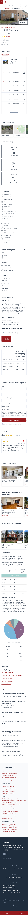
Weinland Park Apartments (8, 786)
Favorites (11, 6)
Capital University (6, 684)
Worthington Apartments (7, 779)
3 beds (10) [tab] (5, 54)
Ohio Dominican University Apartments (11, 804)
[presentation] (25, 477)
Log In (26, 5)
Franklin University (6, 678)
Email (21, 913)
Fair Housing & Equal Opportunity (11, 893)
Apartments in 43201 (6, 818)
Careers (5, 6)
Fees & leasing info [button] (8, 250)
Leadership (17, 869)
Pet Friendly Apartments (9, 885)
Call (7, 913)
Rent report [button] (5, 552)
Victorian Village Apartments (8, 788)
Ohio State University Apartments (9, 799)
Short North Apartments (7, 789)
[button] (14, 14)
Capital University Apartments (9, 806)
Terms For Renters (15, 900)
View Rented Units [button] (14, 112)
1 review (7, 36)
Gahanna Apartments (6, 780)
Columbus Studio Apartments (8, 824)
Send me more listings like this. (12, 424)
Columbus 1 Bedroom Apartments (10, 826)
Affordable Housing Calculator (10, 890)
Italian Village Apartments (7, 793)
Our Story (5, 869)
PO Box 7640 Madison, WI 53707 (7, 857)
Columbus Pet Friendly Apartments (10, 817)
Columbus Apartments (7, 775)
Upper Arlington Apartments (8, 777)
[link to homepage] (14, 842)
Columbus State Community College (11, 675)
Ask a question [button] (6, 339)
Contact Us (8, 877)
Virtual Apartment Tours (9, 887)
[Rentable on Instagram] (6, 854)
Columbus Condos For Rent (8, 815)
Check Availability (14, 420)
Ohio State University (7, 672)
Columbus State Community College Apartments (13, 800)
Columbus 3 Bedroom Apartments (10, 811)
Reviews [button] (4, 431)
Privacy (23, 900)
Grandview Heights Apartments (9, 773)
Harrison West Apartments (8, 791)
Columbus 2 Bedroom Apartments (10, 827)
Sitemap (20, 877)
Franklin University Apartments (9, 802)
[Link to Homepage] (8, 2)
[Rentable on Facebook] (4, 854)
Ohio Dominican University (9, 681)
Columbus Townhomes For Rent (9, 829)
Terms (8, 900)
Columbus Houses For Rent (8, 831)
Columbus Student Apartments (9, 813)
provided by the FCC (17, 377)
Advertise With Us (19, 5)
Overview (11, 869)
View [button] (4, 117)
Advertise (14, 877)
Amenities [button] (5, 191)
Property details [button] (7, 297)
